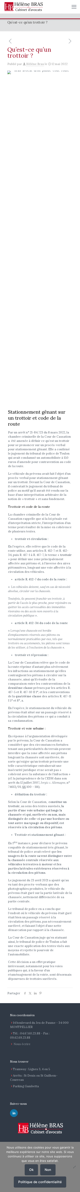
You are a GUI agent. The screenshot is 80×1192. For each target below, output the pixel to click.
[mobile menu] (74, 6)
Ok (31, 1170)
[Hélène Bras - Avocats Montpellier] (23, 6)
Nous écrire (22, 1044)
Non (48, 1170)
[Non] (74, 1167)
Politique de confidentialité (40, 1182)
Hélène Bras (35, 64)
